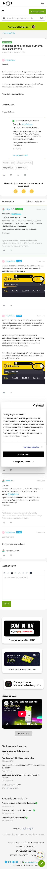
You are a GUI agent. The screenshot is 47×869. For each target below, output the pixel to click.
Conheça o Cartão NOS (11, 785)
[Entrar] (4, 18)
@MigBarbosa (27, 124)
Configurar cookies (22, 462)
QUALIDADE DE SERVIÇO (26, 851)
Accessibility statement (35, 834)
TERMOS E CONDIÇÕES (19, 855)
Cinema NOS (8, 163)
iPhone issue (21, 168)
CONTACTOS (14, 843)
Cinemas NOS (9, 33)
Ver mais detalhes (31, 447)
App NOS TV (7, 771)
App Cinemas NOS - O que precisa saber (18, 758)
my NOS (5, 754)
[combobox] (23, 18)
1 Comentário (7, 821)
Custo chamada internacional (13, 817)
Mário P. (9, 209)
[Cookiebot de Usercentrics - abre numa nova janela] (33, 405)
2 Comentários (8, 806)
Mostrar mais (23, 733)
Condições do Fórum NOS (13, 834)
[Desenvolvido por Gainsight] (23, 829)
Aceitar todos (23, 454)
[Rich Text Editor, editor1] (23, 587)
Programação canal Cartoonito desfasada (18, 803)
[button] (2, 12)
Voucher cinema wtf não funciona (15, 751)
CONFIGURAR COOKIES (26, 847)
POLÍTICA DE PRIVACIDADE (32, 843)
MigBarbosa (10, 60)
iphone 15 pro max (24, 163)
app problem (8, 168)
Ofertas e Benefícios (10, 788)
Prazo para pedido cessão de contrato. (17, 810)
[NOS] (7, 3)
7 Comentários (8, 813)
